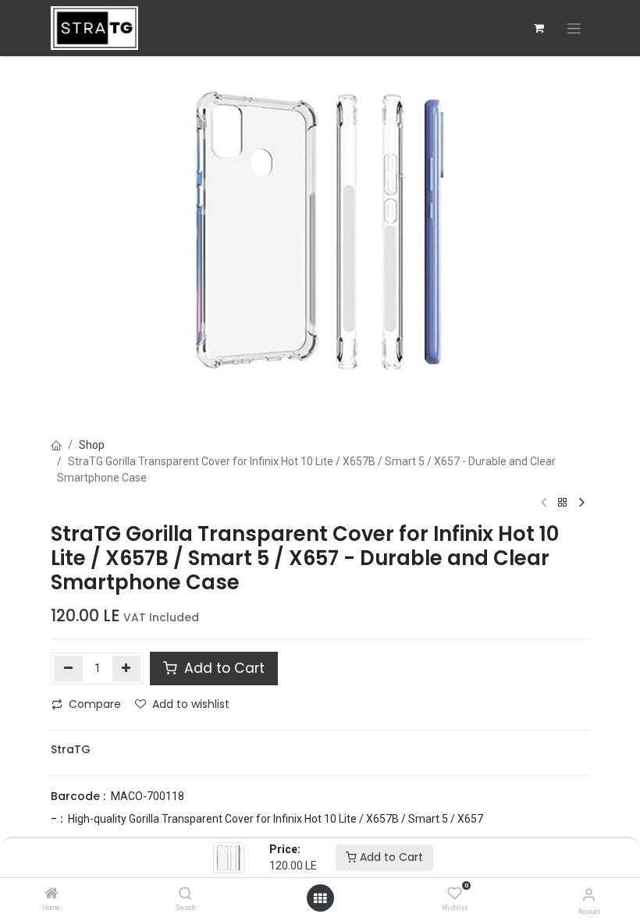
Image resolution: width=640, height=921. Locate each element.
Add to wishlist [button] (190, 704)
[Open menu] (320, 898)
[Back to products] (562, 503)
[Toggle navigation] (574, 28)
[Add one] (126, 668)
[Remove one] (68, 668)
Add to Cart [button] (222, 668)
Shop (92, 445)
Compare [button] (95, 704)
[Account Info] (588, 895)
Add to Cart (390, 857)
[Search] (185, 894)
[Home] (51, 894)
